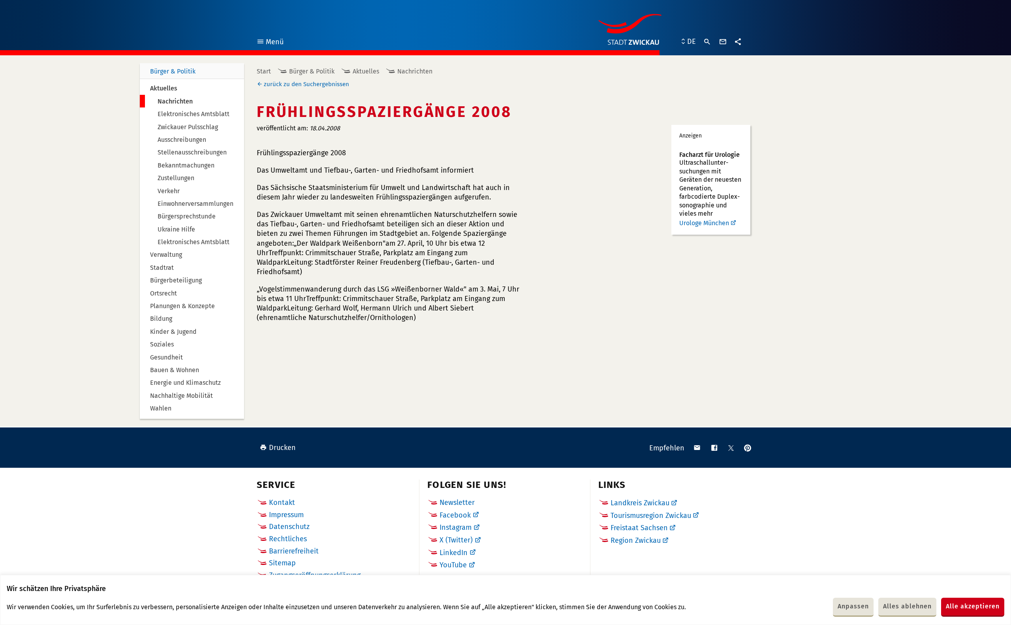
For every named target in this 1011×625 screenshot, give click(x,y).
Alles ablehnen (907, 606)
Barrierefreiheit (294, 551)
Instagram (456, 527)
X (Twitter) (456, 540)
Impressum (286, 514)
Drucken (282, 447)
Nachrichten (414, 71)
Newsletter (457, 502)
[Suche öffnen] (707, 42)
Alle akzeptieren (973, 606)
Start (264, 71)
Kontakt (282, 502)
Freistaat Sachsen (639, 527)
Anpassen (853, 606)
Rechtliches (288, 539)
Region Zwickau (636, 540)
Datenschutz (289, 526)
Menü (270, 43)
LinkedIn (454, 552)
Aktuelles (366, 71)
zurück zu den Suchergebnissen (306, 84)
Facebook (455, 515)
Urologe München (704, 223)
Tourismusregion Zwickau (651, 515)
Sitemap (282, 563)
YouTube (453, 565)
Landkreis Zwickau (640, 503)
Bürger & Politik (172, 71)
